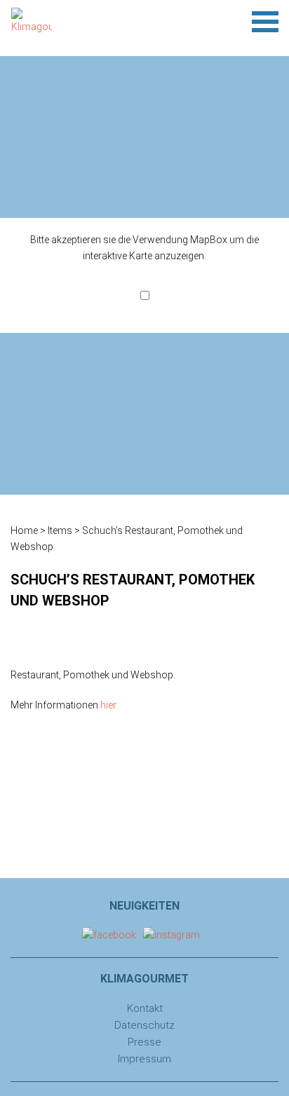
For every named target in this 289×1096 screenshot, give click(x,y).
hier (108, 705)
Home (24, 530)
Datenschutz (144, 1025)
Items (60, 530)
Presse (144, 1042)
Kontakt (145, 1008)
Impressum (144, 1059)
